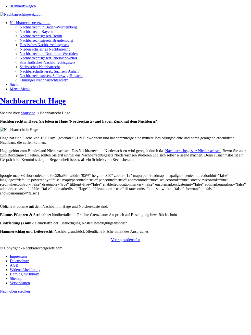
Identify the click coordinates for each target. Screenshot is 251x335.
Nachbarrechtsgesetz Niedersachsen (193, 151)
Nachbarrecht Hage (33, 100)
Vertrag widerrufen (125, 240)
